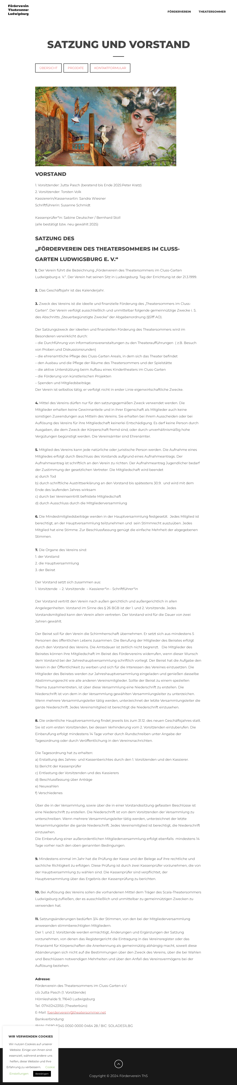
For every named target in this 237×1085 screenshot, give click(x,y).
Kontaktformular (110, 68)
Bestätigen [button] (42, 1073)
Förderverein (179, 11)
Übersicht (48, 68)
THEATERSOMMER (212, 11)
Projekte (76, 68)
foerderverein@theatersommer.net (76, 1012)
